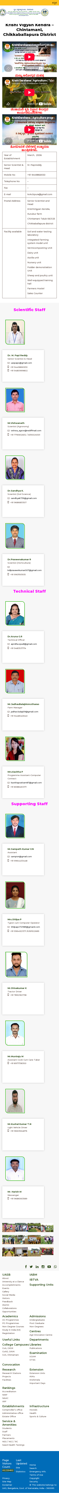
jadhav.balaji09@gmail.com (24, 711)
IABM (33, 1274)
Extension (36, 1369)
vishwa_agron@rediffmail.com (26, 430)
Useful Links (11, 1339)
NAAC (5, 1398)
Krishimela (34, 1380)
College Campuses (15, 1344)
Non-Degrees (36, 1326)
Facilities (6, 1380)
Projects (6, 1376)
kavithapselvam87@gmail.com (26, 782)
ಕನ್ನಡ (54, 2)
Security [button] (33, 1481)
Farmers (6, 1435)
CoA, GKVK (7, 1348)
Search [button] (33, 1468)
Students (7, 1428)
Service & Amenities (9, 1423)
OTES (32, 1360)
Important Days (37, 1383)
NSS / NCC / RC (10, 1441)
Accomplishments (11, 1285)
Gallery (5, 1291)
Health (32, 1413)
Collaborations (9, 1308)
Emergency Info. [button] (37, 1471)
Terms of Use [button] (36, 1475)
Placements (8, 1438)
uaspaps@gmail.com (21, 363)
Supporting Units (41, 1284)
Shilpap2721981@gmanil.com (25, 927)
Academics (10, 1316)
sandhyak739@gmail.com (24, 498)
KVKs (32, 1376)
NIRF (4, 1395)
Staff (4, 1431)
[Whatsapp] (55, 1267)
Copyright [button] (34, 1478)
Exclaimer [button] (7, 1485)
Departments (39, 1339)
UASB (6, 1274)
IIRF (4, 1401)
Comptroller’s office (12, 1410)
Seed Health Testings (13, 1445)
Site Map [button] (6, 1481)
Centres (35, 1331)
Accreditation (9, 1391)
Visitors (6, 1298)
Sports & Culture (37, 1416)
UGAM (32, 1356)
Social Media (8, 1295)
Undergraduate (37, 1320)
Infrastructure (39, 1406)
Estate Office (9, 1416)
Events (5, 1288)
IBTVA (33, 1279)
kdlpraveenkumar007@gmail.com (25, 570)
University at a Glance (13, 1281)
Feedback (7, 1301)
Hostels (33, 1410)
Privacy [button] (6, 1478)
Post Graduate (36, 1323)
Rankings (8, 1388)
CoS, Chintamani (10, 1355)
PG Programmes (10, 1323)
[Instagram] (43, 1267)
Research (9, 1369)
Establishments (13, 1406)
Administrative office (12, 1413)
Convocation (11, 1364)
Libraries (35, 1344)
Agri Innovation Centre (40, 1335)
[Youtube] (49, 1267)
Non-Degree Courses (13, 1326)
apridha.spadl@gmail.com (24, 644)
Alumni (5, 1305)
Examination (38, 1353)
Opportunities (9, 1311)
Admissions (37, 1316)
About (5, 1278)
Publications (35, 1348)
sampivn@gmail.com (21, 856)
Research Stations (11, 1373)
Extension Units (37, 1373)
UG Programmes (10, 1320)
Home (32, 1465)
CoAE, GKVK (8, 1351)
